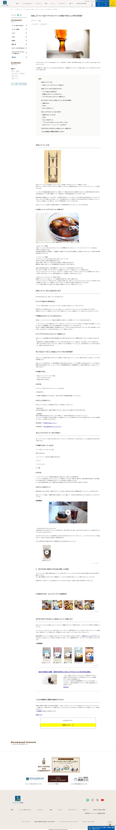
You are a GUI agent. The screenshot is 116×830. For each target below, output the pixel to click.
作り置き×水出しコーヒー (49, 423)
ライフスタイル (15, 73)
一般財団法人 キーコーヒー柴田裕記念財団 (94, 813)
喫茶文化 (14, 57)
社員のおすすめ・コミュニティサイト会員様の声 (54, 125)
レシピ (13, 33)
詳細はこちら (39, 715)
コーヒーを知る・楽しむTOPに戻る (19, 84)
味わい (13, 71)
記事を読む (66, 687)
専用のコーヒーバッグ (87, 636)
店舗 (46, 3)
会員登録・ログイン (42, 711)
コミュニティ (38, 3)
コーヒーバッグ (35, 24)
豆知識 (13, 40)
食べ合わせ (22, 73)
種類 (18, 71)
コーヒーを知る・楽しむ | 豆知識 (28, 9)
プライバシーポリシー (26, 821)
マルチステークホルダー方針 (88, 821)
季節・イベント (15, 78)
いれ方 (13, 37)
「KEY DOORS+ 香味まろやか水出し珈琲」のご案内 (55, 122)
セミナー (52, 3)
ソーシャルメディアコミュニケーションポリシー (68, 821)
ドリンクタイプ (44, 24)
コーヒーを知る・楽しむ (27, 3)
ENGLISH (92, 1)
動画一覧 (14, 44)
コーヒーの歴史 (15, 29)
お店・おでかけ (15, 75)
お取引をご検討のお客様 (81, 3)
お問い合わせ (112, 5)
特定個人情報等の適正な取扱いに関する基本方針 (44, 821)
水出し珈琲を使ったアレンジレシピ (52, 426)
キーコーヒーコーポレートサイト (11, 9)
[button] (101, 828)
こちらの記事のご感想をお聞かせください (52, 131)
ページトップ (110, 824)
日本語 (88, 1)
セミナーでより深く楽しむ (18, 48)
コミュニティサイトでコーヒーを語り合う (18, 52)
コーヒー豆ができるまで (17, 25)
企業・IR (71, 3)
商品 (17, 3)
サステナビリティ (61, 3)
